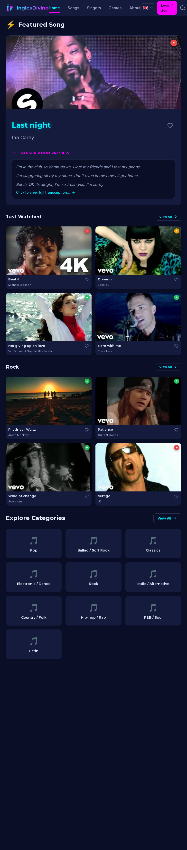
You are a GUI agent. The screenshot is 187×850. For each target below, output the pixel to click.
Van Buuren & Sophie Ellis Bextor (30, 351)
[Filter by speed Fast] (87, 231)
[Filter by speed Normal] (176, 231)
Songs (73, 7)
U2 (100, 501)
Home (54, 7)
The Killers (105, 351)
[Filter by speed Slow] (87, 297)
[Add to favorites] (170, 125)
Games (115, 7)
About (134, 7)
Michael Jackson (19, 285)
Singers (94, 7)
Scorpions (15, 501)
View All (165, 217)
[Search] (182, 8)
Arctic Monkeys (18, 435)
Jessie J (104, 285)
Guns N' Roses (108, 435)
